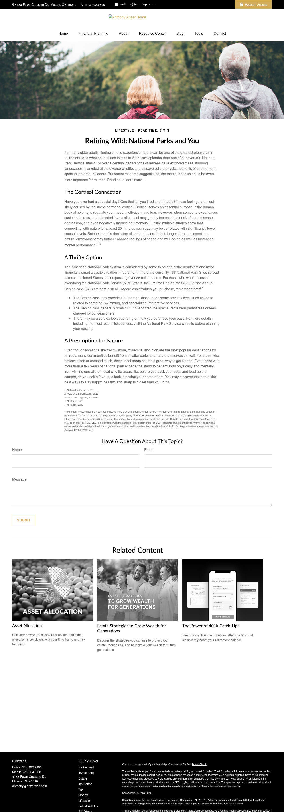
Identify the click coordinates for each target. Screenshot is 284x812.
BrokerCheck (199, 764)
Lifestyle (84, 800)
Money (83, 795)
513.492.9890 (95, 4)
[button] (63, 33)
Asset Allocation (27, 626)
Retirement (86, 767)
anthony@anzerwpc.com (137, 4)
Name (17, 449)
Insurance (85, 784)
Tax (80, 789)
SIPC (203, 800)
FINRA (196, 800)
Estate (82, 778)
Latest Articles (88, 806)
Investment (86, 772)
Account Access (256, 4)
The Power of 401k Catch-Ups (210, 626)
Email (148, 449)
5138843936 (32, 772)
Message (19, 479)
